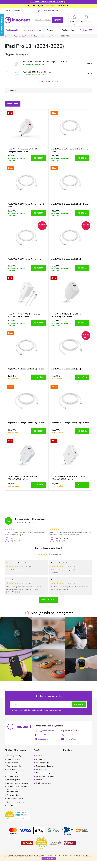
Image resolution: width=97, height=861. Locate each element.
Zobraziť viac (48, 599)
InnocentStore (43, 735)
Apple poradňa (12, 763)
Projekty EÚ (40, 780)
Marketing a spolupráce (44, 773)
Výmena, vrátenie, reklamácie (17, 783)
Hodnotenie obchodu (49, 548)
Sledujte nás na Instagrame (52, 613)
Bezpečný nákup (13, 795)
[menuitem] (14, 30)
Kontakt (7, 11)
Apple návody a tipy (14, 766)
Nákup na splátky (13, 780)
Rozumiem (48, 858)
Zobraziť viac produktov (47, 82)
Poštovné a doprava (14, 773)
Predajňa (17, 11)
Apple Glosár (11, 769)
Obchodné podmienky (15, 799)
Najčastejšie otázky (14, 756)
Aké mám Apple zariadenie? (17, 787)
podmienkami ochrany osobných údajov (46, 710)
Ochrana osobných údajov (16, 802)
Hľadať (57, 20)
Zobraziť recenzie (30, 523)
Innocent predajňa (42, 763)
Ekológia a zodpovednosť (45, 776)
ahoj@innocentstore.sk (46, 731)
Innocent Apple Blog (14, 759)
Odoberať (79, 704)
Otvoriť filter (12, 104)
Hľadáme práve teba (43, 783)
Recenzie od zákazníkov (45, 766)
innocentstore (70, 735)
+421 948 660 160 (72, 731)
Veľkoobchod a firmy (43, 769)
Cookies (10, 805)
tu (89, 855)
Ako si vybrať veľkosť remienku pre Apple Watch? (18, 791)
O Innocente (40, 759)
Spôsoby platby (12, 776)
